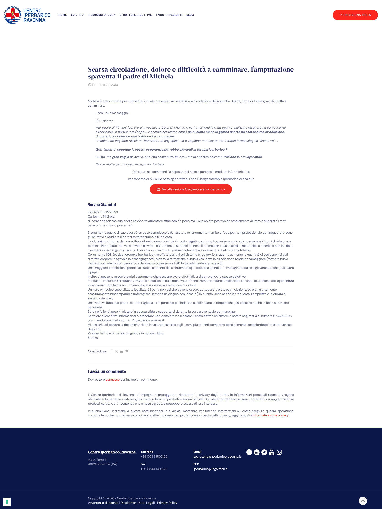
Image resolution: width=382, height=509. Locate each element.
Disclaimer (128, 503)
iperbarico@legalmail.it (210, 469)
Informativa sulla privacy (270, 415)
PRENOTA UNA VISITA (355, 15)
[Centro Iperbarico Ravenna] (27, 15)
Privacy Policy (167, 503)
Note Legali (146, 503)
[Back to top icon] (363, 501)
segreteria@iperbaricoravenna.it (217, 456)
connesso (113, 379)
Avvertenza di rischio (103, 503)
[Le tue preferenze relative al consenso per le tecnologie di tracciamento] (7, 502)
